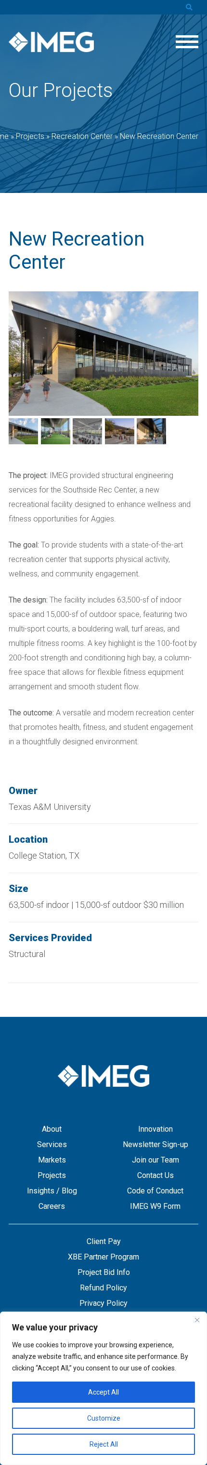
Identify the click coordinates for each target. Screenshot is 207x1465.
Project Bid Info (104, 1272)
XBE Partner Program (103, 1256)
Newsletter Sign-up (155, 1144)
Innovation (155, 1129)
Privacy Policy (103, 1303)
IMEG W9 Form (155, 1206)
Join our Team (155, 1159)
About (52, 1129)
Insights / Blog (52, 1190)
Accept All (103, 1392)
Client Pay (104, 1241)
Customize (103, 1418)
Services (52, 1144)
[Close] (197, 1320)
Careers (52, 1206)
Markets (52, 1159)
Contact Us (155, 1175)
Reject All (104, 1444)
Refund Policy (103, 1287)
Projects (52, 1175)
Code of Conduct (155, 1190)
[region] (103, 1388)
